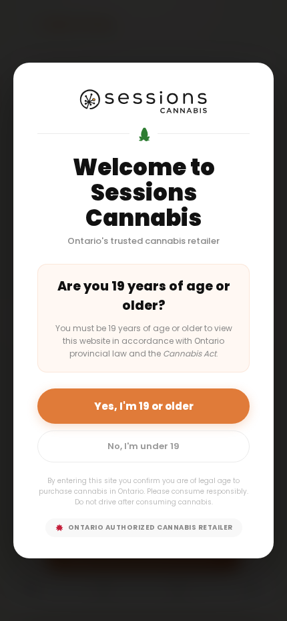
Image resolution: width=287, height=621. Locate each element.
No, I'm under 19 (143, 446)
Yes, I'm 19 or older (144, 406)
